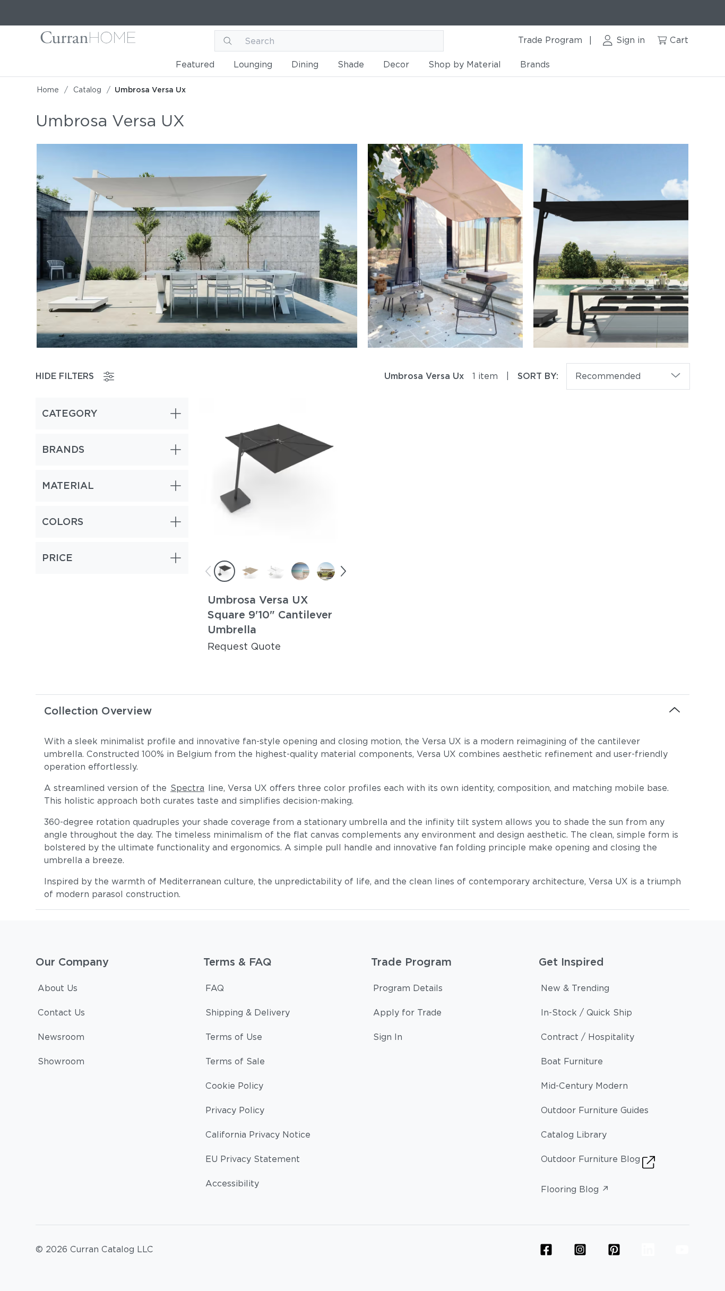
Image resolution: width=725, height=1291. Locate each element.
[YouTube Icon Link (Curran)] (682, 1249)
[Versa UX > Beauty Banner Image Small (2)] (610, 245)
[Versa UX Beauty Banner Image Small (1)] (445, 245)
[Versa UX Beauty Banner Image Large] (197, 245)
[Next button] (342, 571)
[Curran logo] (88, 40)
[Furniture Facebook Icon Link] (546, 1249)
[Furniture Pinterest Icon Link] (614, 1249)
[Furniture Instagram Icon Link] (580, 1249)
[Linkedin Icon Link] (648, 1249)
